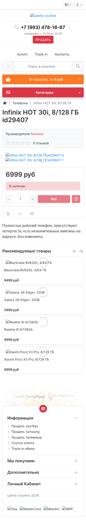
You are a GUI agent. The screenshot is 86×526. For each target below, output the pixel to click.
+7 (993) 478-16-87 (43, 27)
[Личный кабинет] (78, 4)
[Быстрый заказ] (76, 199)
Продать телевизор (26, 437)
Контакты (62, 54)
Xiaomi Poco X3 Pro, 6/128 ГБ (26, 359)
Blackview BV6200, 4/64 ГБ (25, 270)
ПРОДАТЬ (43, 40)
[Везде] (8, 66)
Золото (22, 54)
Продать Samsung (25, 432)
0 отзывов (41, 143)
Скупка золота (22, 443)
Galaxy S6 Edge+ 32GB (21, 300)
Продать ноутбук (24, 426)
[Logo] (43, 15)
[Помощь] (68, 4)
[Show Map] (43, 409)
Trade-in (41, 54)
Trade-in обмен (23, 449)
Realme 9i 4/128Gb (18, 329)
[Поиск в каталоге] (78, 66)
